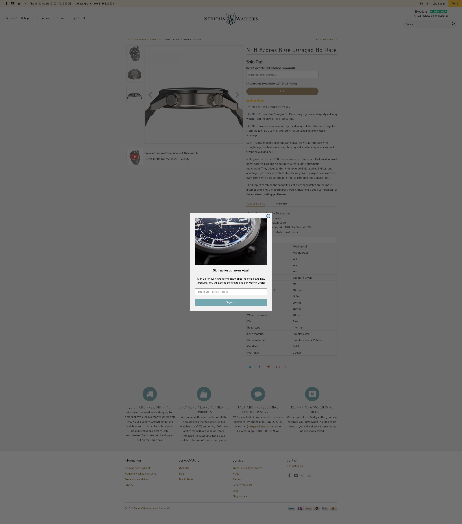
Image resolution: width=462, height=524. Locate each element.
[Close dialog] (268, 216)
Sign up (231, 302)
